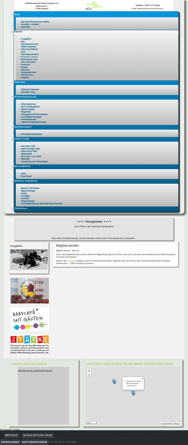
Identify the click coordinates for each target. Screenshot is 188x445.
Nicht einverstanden (34, 442)
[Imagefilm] (29, 259)
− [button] (89, 374)
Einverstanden (10, 442)
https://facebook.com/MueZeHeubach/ (35, 371)
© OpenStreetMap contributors (170, 423)
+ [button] (89, 370)
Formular (71, 261)
